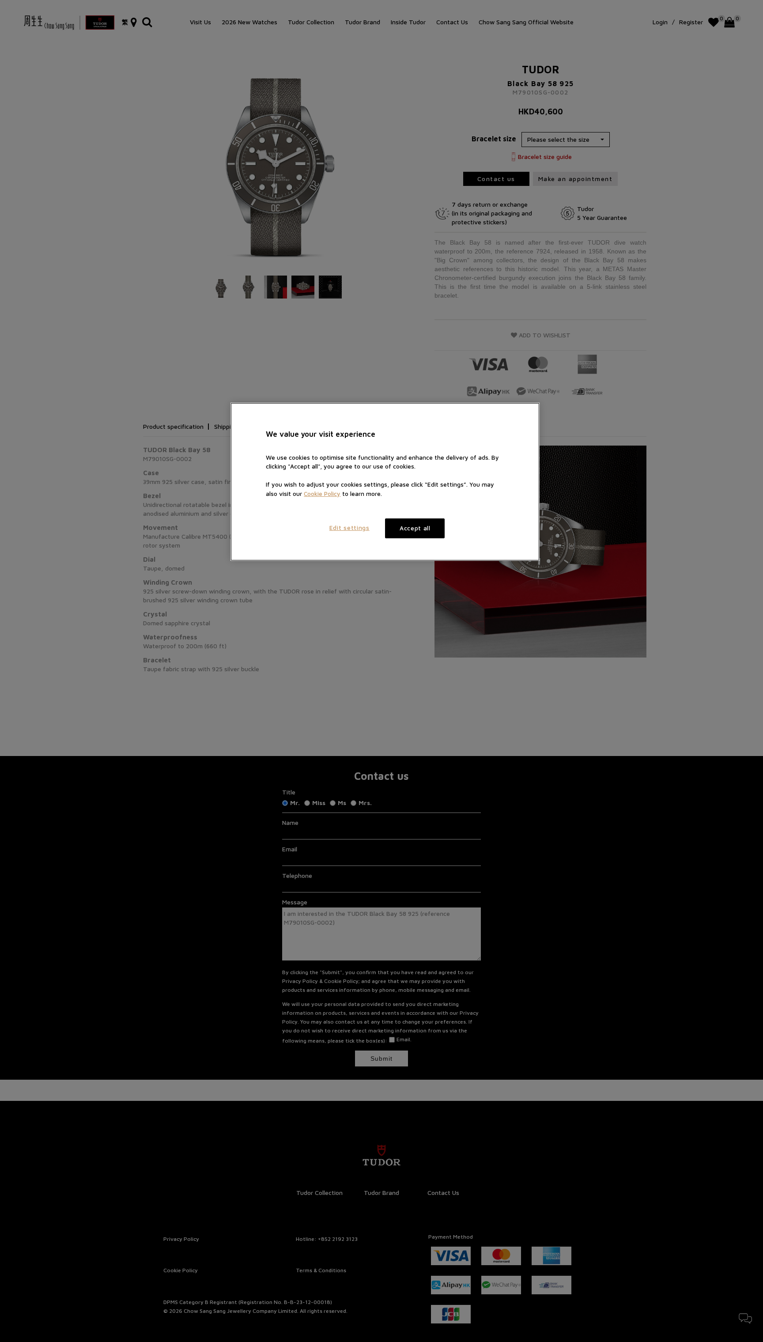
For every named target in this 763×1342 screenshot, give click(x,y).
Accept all (415, 528)
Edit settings (349, 527)
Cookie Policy (322, 493)
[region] (385, 482)
